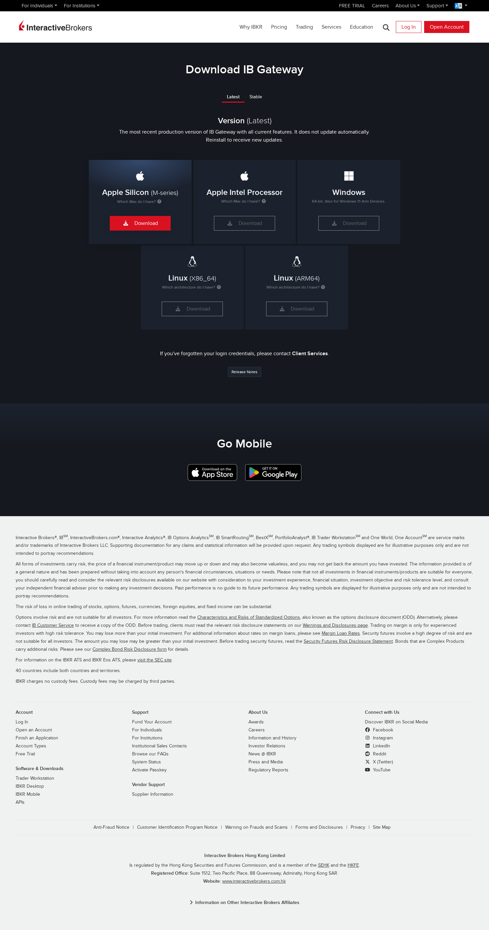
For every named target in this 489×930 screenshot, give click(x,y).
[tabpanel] (244, 219)
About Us (406, 6)
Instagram (382, 738)
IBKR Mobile (28, 794)
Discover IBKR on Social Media (396, 722)
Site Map (382, 827)
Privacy (358, 827)
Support (435, 6)
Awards (256, 722)
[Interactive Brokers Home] (55, 25)
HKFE (353, 865)
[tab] (233, 97)
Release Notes (244, 372)
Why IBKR (251, 27)
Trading (304, 27)
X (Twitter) (382, 762)
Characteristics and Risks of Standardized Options (248, 617)
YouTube (381, 770)
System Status (146, 762)
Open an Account (34, 730)
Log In (409, 27)
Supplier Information (152, 794)
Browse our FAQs (150, 754)
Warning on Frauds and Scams (256, 827)
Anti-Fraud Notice (111, 827)
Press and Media (265, 762)
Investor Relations (266, 746)
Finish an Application (37, 738)
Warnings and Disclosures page (335, 625)
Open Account (447, 27)
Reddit (379, 754)
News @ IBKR (262, 754)
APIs (20, 802)
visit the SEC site (154, 660)
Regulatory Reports (268, 770)
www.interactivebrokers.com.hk (254, 881)
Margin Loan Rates (341, 633)
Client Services (310, 353)
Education (361, 27)
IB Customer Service (53, 625)
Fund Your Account (152, 722)
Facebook (382, 730)
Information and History (272, 738)
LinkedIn (381, 746)
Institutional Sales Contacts (159, 746)
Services (331, 27)
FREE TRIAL (352, 6)
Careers (380, 6)
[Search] (386, 27)
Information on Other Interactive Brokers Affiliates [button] (247, 902)
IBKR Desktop (30, 786)
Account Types (31, 746)
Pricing (279, 27)
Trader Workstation (35, 778)
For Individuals (37, 6)
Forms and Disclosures (319, 827)
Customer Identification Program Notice (177, 827)
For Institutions (79, 6)
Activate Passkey (149, 770)
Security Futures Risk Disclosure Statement (348, 641)
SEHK (323, 865)
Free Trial (25, 754)
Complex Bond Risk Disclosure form (129, 649)
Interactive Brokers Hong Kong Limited (244, 855)
